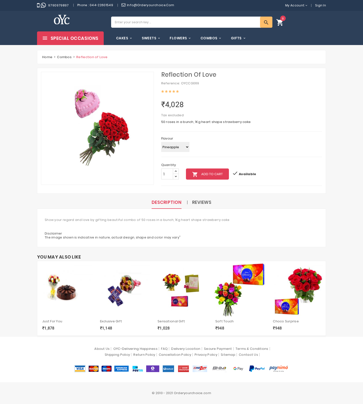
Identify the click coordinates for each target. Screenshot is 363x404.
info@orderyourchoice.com (150, 5)
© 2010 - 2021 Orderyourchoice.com (181, 393)
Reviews (201, 202)
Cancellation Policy (175, 354)
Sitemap (228, 354)
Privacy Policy (206, 354)
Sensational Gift (171, 321)
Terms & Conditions (252, 348)
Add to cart (207, 174)
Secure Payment (218, 348)
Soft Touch (224, 321)
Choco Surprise (286, 321)
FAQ (164, 348)
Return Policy (144, 354)
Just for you (52, 321)
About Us (102, 348)
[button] (280, 22)
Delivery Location (185, 348)
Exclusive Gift (111, 321)
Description (167, 202)
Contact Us (248, 354)
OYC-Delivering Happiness (135, 348)
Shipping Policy (117, 354)
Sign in (320, 5)
